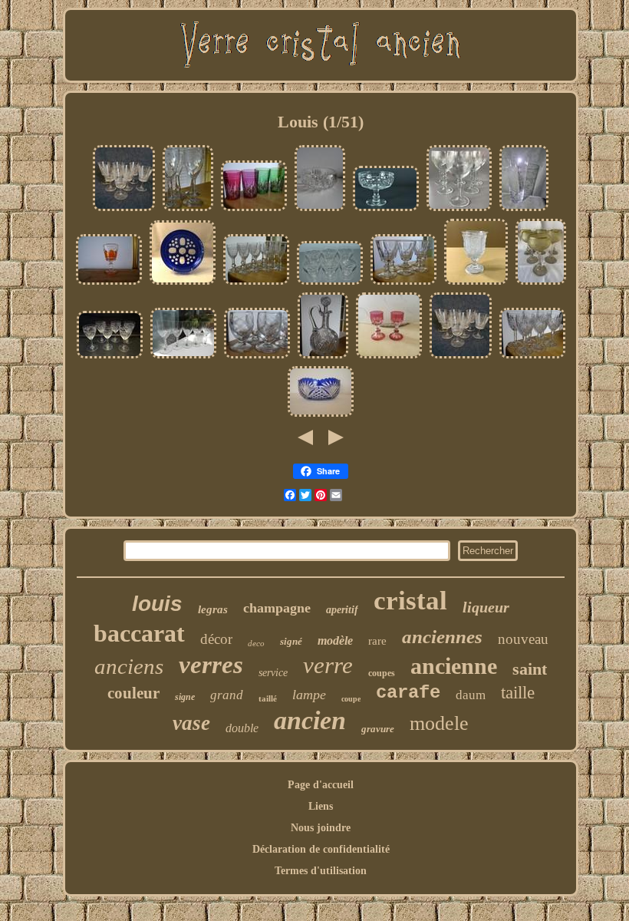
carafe (408, 692)
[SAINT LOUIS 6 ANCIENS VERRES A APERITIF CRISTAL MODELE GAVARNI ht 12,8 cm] (532, 357)
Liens (320, 806)
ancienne (453, 665)
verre (328, 665)
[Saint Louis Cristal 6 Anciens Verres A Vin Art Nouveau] (540, 283)
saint (529, 668)
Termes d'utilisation (321, 870)
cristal (410, 601)
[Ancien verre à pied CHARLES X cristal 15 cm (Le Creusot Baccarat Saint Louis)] (476, 283)
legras (213, 609)
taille (518, 692)
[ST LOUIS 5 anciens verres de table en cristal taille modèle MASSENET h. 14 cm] (183, 357)
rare (377, 641)
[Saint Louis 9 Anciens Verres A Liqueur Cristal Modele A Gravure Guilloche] (256, 283)
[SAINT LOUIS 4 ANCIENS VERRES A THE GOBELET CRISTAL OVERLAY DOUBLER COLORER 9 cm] (254, 210)
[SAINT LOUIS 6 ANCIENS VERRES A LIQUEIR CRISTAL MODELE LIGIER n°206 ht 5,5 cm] (257, 357)
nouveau (523, 639)
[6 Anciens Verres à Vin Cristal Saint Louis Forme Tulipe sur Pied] (330, 283)
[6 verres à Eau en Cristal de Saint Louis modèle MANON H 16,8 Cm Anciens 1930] (109, 357)
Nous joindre (321, 828)
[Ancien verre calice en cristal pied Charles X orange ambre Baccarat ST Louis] (109, 283)
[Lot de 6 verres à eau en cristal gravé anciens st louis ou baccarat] (459, 210)
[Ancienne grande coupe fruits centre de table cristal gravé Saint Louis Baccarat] (386, 210)
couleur (133, 693)
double (242, 727)
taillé (268, 698)
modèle (335, 640)
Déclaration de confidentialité (321, 849)
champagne (277, 608)
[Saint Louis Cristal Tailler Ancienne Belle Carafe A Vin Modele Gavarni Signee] (323, 357)
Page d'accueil (321, 785)
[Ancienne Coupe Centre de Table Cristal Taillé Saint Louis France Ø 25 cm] (319, 210)
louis (157, 604)
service (273, 672)
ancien (310, 720)
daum (471, 695)
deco (256, 643)
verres (211, 664)
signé (291, 641)
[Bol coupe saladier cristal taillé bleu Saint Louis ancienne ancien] (320, 415)
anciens (128, 666)
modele (439, 723)
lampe (309, 694)
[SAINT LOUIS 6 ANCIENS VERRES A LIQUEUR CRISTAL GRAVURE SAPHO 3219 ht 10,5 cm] (188, 210)
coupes (381, 673)
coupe (351, 699)
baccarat (139, 633)
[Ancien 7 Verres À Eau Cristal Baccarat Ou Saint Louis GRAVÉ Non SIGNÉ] (124, 210)
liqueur (486, 607)
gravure (377, 728)
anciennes (442, 636)
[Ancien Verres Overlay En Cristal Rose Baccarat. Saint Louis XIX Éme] (389, 357)
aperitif (342, 610)
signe (185, 697)
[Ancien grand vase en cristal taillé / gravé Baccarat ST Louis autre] (524, 210)
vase (191, 722)
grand (226, 695)
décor (216, 639)
